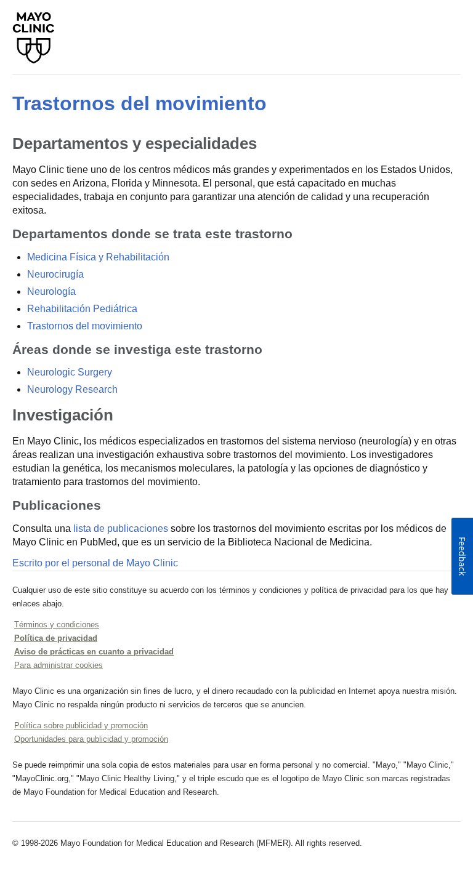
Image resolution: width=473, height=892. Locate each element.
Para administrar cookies (58, 665)
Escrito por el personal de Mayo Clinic (95, 563)
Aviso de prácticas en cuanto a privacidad (94, 651)
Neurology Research (72, 389)
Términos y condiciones (56, 624)
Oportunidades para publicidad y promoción (91, 739)
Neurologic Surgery (69, 372)
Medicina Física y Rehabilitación (98, 257)
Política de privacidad (55, 638)
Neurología (51, 291)
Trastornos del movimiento (139, 103)
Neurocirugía (55, 274)
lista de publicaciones (120, 528)
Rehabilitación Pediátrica (82, 308)
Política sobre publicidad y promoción (81, 725)
